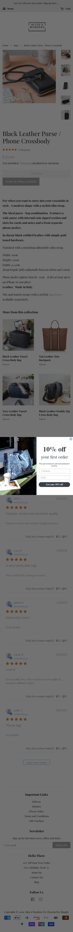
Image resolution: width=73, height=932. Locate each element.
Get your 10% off (54, 484)
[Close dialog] (71, 439)
